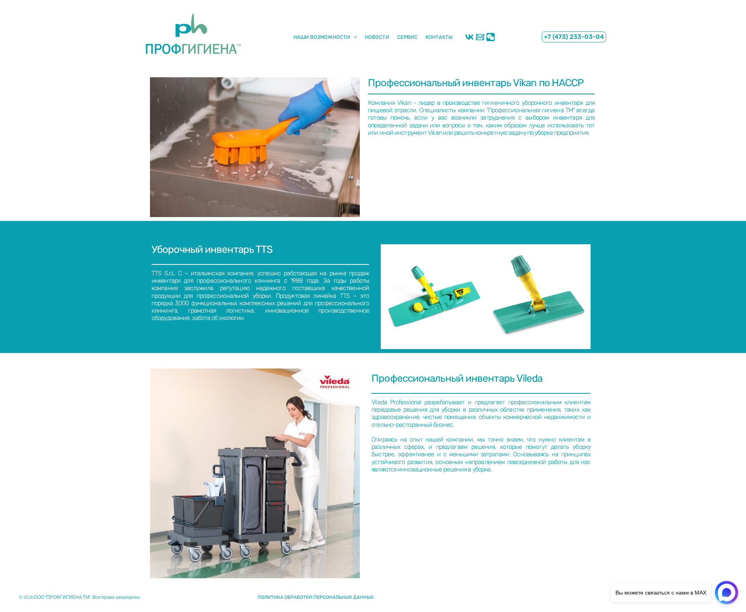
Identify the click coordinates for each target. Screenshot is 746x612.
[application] (353, 36)
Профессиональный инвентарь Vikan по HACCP (476, 83)
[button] (574, 36)
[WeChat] (490, 37)
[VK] (469, 37)
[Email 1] (480, 37)
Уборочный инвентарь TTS (212, 249)
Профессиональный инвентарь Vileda (456, 378)
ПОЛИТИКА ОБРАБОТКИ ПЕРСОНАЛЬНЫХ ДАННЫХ (316, 597)
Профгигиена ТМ (145, 65)
